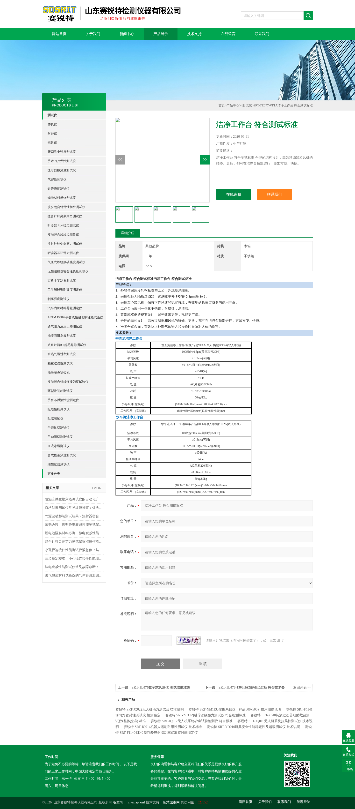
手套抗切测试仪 (59, 427)
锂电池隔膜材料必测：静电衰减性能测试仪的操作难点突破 (74, 533)
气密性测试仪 (57, 179)
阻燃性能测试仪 (59, 409)
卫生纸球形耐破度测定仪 (65, 290)
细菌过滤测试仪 (59, 464)
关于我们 (93, 34)
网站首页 (59, 34)
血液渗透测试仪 (59, 446)
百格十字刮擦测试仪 (62, 280)
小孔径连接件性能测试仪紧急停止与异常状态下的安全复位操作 (74, 550)
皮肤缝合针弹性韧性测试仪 (66, 207)
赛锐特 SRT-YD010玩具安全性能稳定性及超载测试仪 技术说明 (253, 727)
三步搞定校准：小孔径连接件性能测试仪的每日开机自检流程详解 (74, 558)
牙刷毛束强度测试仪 (62, 152)
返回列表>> (302, 687)
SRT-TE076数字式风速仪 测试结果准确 (161, 687)
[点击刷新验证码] (189, 641)
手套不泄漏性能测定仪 (63, 400)
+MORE (98, 488)
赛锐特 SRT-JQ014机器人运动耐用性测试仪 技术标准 (163, 727)
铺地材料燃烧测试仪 (62, 198)
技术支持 (194, 34)
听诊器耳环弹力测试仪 (63, 253)
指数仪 (52, 142)
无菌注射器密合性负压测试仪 (68, 271)
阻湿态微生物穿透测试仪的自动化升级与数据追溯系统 (74, 499)
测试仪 (52, 115)
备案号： (120, 802)
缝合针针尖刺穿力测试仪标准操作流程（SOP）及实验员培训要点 (74, 541)
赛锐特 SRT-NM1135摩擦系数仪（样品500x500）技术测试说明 (235, 709)
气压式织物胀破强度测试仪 (66, 262)
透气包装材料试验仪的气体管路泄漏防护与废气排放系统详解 (74, 575)
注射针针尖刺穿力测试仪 (65, 244)
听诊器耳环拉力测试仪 (63, 225)
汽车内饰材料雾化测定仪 (65, 308)
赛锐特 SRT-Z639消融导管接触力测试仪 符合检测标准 (205, 715)
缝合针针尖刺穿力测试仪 (65, 216)
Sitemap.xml (136, 802)
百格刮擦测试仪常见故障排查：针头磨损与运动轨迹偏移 (74, 507)
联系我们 (262, 34)
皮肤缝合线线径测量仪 (63, 234)
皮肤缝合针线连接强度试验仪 (68, 381)
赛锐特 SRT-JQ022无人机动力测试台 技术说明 (149, 709)
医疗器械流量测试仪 (62, 170)
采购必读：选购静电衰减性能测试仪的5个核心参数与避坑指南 (74, 524)
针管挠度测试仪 (59, 188)
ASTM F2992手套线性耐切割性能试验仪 (75, 317)
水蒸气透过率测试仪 (62, 354)
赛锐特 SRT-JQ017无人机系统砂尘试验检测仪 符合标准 (192, 721)
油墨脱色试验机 (59, 372)
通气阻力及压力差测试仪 (65, 326)
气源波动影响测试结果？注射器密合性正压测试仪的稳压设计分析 (74, 516)
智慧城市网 (171, 802)
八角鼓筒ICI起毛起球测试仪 (67, 345)
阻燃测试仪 (55, 418)
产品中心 (233, 105)
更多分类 (54, 473)
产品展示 (160, 34)
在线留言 (228, 34)
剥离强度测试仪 (59, 299)
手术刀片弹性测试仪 (62, 161)
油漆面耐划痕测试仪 (62, 335)
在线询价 (233, 194)
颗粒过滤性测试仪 (60, 363)
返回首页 (245, 802)
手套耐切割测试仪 (60, 437)
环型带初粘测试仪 (60, 391)
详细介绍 (128, 233)
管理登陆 (303, 802)
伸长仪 (52, 124)
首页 (222, 105)
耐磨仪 (52, 133)
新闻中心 (127, 34)
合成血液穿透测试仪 (62, 455)
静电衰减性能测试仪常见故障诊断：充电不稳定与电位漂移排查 (74, 567)
